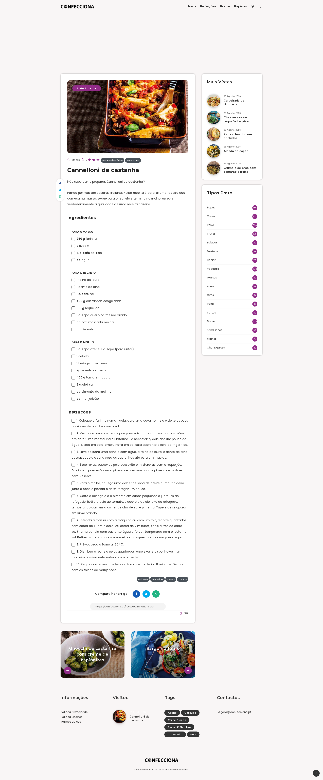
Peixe (210, 225)
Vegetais (213, 269)
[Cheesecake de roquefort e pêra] (213, 117)
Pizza (210, 304)
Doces (211, 321)
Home (191, 6)
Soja (193, 734)
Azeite (172, 712)
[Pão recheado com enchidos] (213, 134)
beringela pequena (92, 363)
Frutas (211, 234)
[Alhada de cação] (213, 151)
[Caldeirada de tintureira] (213, 100)
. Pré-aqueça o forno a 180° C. (100, 544)
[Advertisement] (161, 38)
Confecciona (141, 769)
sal (85, 294)
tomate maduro (94, 377)
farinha (87, 239)
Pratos (225, 6)
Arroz (210, 286)
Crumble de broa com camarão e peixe (240, 169)
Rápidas (240, 6)
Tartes (211, 312)
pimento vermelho (92, 370)
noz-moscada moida (95, 322)
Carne (211, 216)
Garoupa (190, 712)
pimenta (85, 329)
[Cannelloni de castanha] (119, 716)
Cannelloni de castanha (140, 718)
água (83, 260)
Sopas (211, 207)
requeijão (88, 308)
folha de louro (88, 280)
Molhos (212, 339)
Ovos (210, 295)
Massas (212, 277)
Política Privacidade (74, 712)
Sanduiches (214, 330)
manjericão (88, 399)
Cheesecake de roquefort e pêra (236, 119)
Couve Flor (175, 734)
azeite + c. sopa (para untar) (105, 349)
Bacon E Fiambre (179, 727)
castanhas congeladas (99, 301)
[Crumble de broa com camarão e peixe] (213, 168)
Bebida (211, 260)
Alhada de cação (236, 151)
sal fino (89, 253)
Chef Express (216, 348)
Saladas (212, 242)
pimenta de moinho (94, 392)
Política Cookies (71, 717)
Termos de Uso (71, 722)
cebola (83, 356)
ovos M (83, 246)
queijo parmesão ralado (102, 315)
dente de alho (88, 287)
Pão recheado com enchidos (238, 136)
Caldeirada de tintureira (234, 102)
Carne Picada (177, 720)
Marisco (212, 251)
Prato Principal (87, 88)
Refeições (208, 6)
